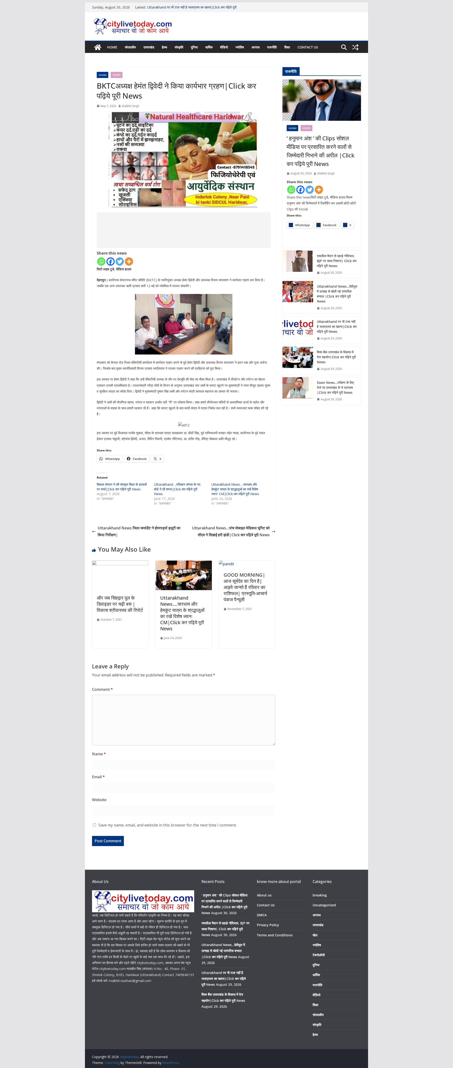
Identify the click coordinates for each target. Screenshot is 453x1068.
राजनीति (272, 47)
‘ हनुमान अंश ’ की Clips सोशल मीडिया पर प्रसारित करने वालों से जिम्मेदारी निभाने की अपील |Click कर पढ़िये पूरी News (320, 151)
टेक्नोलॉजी (319, 955)
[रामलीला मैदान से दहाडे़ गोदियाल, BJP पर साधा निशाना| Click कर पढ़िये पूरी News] (297, 264)
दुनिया (194, 47)
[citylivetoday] (97, 47)
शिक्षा (287, 47)
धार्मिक (209, 47)
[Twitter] (120, 261)
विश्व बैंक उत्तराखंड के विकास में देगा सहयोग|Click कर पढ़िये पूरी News (336, 357)
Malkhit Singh (130, 106)
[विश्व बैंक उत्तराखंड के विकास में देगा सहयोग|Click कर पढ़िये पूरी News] (297, 360)
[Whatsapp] (101, 261)
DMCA (262, 915)
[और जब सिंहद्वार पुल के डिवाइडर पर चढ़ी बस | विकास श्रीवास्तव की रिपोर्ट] (120, 563)
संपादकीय (130, 47)
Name (99, 754)
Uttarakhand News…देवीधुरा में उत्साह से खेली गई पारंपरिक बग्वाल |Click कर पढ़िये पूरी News (337, 293)
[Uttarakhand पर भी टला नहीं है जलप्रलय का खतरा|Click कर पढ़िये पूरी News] (297, 330)
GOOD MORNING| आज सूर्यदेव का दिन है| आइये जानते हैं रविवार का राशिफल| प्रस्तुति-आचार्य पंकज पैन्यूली (245, 587)
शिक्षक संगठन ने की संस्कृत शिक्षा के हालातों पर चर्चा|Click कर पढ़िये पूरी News (122, 486)
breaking (320, 895)
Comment (102, 689)
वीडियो (224, 47)
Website (99, 799)
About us (264, 895)
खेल (315, 935)
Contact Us (308, 47)
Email (98, 776)
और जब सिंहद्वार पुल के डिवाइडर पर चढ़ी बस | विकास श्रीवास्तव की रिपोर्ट (120, 604)
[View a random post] (355, 47)
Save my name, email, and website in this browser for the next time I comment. (167, 825)
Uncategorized (324, 905)
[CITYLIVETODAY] (143, 893)
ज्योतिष (239, 47)
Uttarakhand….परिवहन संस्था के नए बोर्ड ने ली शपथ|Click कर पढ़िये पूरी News (177, 489)
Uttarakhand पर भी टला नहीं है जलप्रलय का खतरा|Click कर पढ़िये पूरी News (337, 326)
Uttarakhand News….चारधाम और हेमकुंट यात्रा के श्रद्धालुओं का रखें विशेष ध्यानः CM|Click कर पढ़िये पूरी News (235, 489)
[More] (129, 261)
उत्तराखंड (148, 47)
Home (112, 47)
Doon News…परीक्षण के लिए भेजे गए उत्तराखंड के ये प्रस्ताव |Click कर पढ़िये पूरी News (335, 387)
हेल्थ (164, 47)
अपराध (256, 47)
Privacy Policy (268, 925)
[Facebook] (110, 261)
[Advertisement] (184, 230)
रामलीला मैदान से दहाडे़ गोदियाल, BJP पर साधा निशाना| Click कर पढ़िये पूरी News (337, 261)
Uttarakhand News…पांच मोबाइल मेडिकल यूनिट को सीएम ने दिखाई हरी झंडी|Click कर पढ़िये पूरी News (231, 531)
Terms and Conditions (275, 935)
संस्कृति (179, 47)
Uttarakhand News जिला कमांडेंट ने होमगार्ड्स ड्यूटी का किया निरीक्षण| (139, 531)
